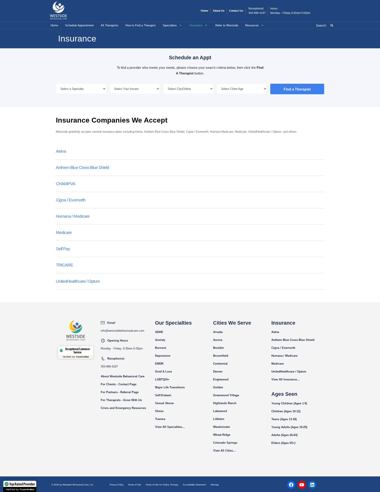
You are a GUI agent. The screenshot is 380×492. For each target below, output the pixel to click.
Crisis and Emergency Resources (123, 408)
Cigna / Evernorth (70, 200)
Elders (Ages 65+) (283, 443)
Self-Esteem (163, 395)
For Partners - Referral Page (120, 392)
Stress (159, 411)
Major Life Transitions (170, 387)
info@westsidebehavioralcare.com (122, 330)
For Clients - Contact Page (118, 384)
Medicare (64, 232)
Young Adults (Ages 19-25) (289, 427)
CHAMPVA (65, 183)
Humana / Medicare (73, 216)
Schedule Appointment (79, 25)
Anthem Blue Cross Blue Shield (82, 167)
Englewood (220, 379)
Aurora (217, 340)
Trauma (160, 419)
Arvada (218, 332)
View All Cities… (224, 450)
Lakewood (220, 411)
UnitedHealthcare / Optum (78, 281)
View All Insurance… (285, 379)
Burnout (160, 347)
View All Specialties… (170, 427)
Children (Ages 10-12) (285, 411)
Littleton (218, 419)
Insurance (196, 25)
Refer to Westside (226, 25)
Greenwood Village (226, 395)
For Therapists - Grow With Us (121, 400)
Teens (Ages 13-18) (284, 419)
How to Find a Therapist (140, 25)
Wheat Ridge (221, 434)
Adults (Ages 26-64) (284, 435)
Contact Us (236, 10)
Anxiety (160, 340)
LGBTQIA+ (162, 379)
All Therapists (109, 25)
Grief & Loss (163, 371)
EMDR (159, 363)
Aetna (61, 151)
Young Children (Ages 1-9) (289, 403)
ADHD (159, 332)
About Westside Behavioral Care (122, 376)
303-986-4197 (257, 12)
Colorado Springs (225, 442)
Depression (162, 355)
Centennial (220, 363)
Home (204, 10)
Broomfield (220, 355)
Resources (252, 25)
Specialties (170, 25)
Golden (218, 387)
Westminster (221, 427)
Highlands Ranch (224, 403)
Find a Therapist (297, 89)
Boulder (218, 347)
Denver (218, 371)
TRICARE (64, 265)
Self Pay (63, 248)
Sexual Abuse (164, 403)
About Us (219, 10)
